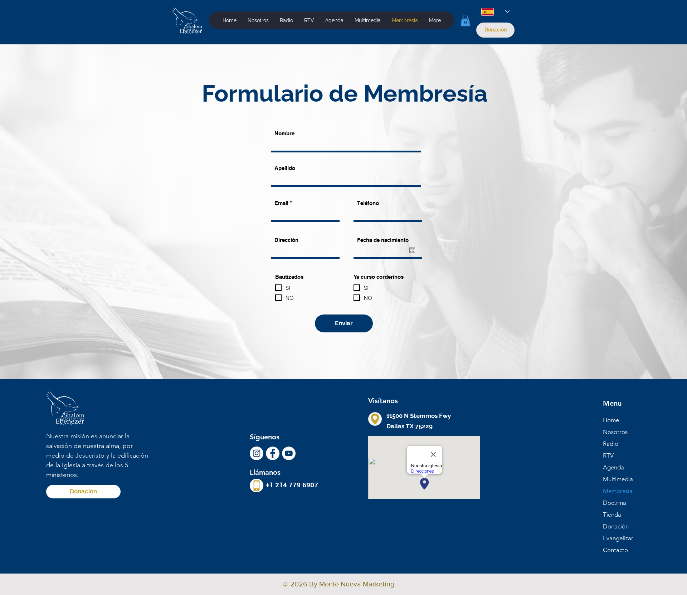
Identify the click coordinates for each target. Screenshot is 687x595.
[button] (367, 20)
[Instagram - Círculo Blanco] (256, 453)
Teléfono (368, 203)
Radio (610, 443)
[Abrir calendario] (412, 250)
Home (611, 420)
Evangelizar (618, 538)
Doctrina (614, 502)
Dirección (286, 240)
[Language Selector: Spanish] (495, 11)
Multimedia (618, 479)
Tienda (612, 514)
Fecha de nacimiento (383, 240)
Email (281, 203)
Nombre (284, 133)
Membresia (618, 490)
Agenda (613, 467)
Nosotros (615, 431)
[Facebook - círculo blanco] (272, 453)
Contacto (615, 549)
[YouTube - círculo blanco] (289, 453)
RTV (608, 455)
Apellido (284, 168)
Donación (616, 526)
